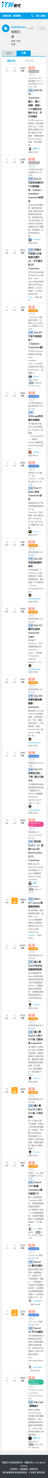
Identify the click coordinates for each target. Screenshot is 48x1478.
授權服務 (24, 1469)
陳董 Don (37, 1438)
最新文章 (11, 60)
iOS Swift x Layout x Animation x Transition (35, 1393)
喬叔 (35, 883)
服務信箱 (33, 1469)
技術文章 (7, 15)
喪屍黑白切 (32, 763)
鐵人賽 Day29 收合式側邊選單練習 (35, 965)
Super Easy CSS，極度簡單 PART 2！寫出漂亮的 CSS (36, 81)
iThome (23, 1466)
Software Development (34, 1382)
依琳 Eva (36, 148)
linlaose (36, 376)
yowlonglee (37, 1301)
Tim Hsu (31, 935)
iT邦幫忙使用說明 (37, 1472)
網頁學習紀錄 (33, 955)
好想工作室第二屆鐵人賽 (35, 1235)
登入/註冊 (40, 15)
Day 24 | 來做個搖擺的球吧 (35, 562)
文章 (23, 53)
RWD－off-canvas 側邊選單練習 (35, 903)
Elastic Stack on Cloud (34, 824)
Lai (34, 1229)
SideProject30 (34, 163)
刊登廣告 (14, 1469)
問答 (9, 53)
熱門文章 (29, 60)
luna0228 (37, 239)
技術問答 (17, 15)
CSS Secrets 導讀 (35, 1255)
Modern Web (33, 71)
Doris (30, 297)
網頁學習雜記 (33, 552)
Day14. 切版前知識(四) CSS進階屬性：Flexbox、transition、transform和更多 (36, 190)
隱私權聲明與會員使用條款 (14, 1472)
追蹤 (42, 28)
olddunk (36, 452)
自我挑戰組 (33, 311)
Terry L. (36, 531)
